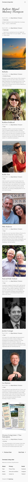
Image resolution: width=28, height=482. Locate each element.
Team (4, 126)
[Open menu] (25, 2)
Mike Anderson (7, 227)
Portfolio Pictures (6, 76)
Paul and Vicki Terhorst (9, 279)
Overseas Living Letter (7, 2)
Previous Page (6, 452)
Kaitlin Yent (6, 174)
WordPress (11, 479)
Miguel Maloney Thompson (16, 18)
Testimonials (5, 19)
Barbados (5, 72)
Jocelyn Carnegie (7, 331)
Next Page (22, 452)
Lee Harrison (6, 383)
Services (5, 441)
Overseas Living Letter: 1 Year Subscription (11, 436)
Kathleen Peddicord (8, 122)
